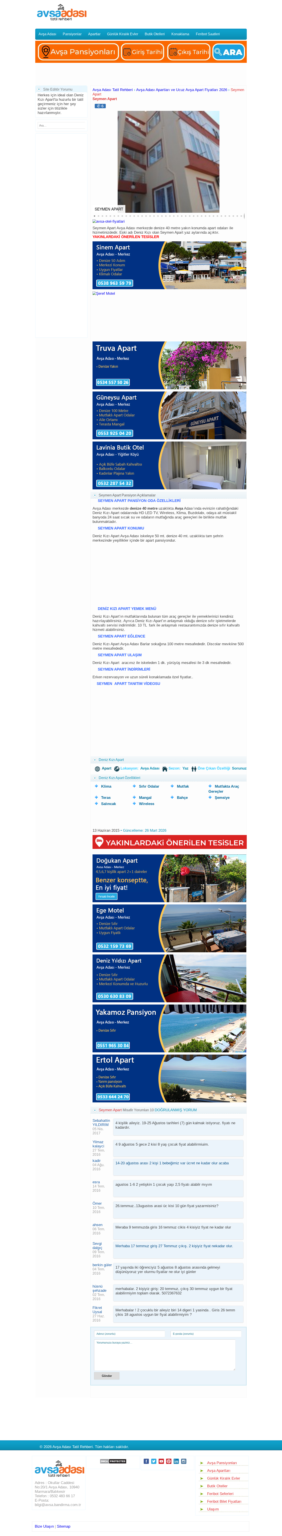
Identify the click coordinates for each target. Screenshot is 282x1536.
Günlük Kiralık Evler (122, 34)
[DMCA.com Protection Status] (113, 1461)
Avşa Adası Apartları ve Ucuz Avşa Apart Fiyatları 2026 (181, 90)
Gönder (107, 1376)
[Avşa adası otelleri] (109, 221)
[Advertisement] (172, 12)
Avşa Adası (47, 34)
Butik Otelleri (155, 34)
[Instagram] (183, 1465)
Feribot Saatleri (208, 34)
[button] (240, 161)
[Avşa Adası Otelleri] (141, 64)
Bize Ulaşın (44, 1526)
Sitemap (63, 1526)
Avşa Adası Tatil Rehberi (113, 90)
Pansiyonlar (72, 34)
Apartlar (94, 34)
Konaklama (180, 34)
